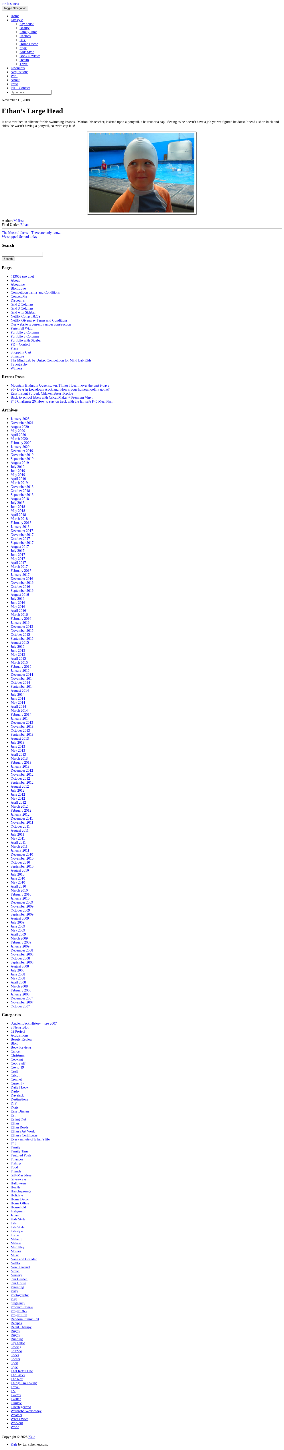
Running (17, 1339)
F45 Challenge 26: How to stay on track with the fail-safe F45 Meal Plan (61, 401)
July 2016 (17, 598)
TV (13, 1391)
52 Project (18, 1031)
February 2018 (21, 522)
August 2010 (20, 870)
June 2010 (18, 878)
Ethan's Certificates (24, 1135)
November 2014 (22, 678)
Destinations (19, 1099)
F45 (13, 1143)
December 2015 (22, 626)
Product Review (22, 1307)
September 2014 (22, 686)
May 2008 (18, 978)
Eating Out (18, 1119)
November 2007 (22, 1002)
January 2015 (20, 670)
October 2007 (20, 1006)
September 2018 (22, 495)
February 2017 (21, 570)
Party (14, 1291)
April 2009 (18, 934)
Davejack (17, 1095)
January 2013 (20, 766)
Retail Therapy (21, 1327)
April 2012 (18, 802)
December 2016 (22, 578)
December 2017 (22, 530)
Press (14, 84)
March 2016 (19, 614)
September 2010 (22, 866)
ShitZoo (16, 1351)
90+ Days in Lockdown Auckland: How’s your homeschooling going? (60, 389)
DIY (23, 40)
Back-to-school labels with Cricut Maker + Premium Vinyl (52, 397)
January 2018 (20, 526)
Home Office (20, 1203)
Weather (16, 1415)
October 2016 (20, 586)
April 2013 (18, 754)
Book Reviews (30, 56)
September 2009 (22, 914)
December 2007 (22, 998)
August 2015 (20, 642)
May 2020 (18, 431)
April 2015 (18, 658)
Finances (17, 1159)
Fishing (16, 1163)
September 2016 (22, 590)
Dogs (14, 1107)
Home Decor (29, 44)
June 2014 (18, 698)
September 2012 (22, 782)
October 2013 (20, 730)
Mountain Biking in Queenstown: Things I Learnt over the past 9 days (60, 385)
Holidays (17, 1195)
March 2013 (19, 758)
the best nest (10, 4)
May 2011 (18, 838)
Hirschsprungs (21, 1191)
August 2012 (20, 786)
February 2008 (21, 990)
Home (15, 16)
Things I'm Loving (24, 1383)
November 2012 (22, 774)
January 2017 (20, 574)
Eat (13, 1115)
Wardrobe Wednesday (26, 1411)
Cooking (17, 1059)
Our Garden (19, 1279)
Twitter (16, 1399)
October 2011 (20, 826)
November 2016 (22, 582)
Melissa (19, 220)
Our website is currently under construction (41, 324)
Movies (16, 1251)
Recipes (25, 36)
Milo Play (17, 1247)
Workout (17, 1423)
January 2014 (20, 718)
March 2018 (19, 518)
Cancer (16, 1051)
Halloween (18, 1183)
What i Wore (19, 1419)
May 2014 (18, 702)
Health (24, 60)
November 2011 (22, 822)
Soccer (15, 1359)
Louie (15, 1235)
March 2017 (19, 566)
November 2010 (22, 858)
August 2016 (20, 594)
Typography (19, 364)
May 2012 (18, 798)
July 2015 (17, 646)
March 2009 (19, 938)
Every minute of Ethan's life (30, 1139)
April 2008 (18, 982)
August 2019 (20, 463)
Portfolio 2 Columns (25, 332)
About (15, 80)
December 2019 (22, 451)
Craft (14, 1071)
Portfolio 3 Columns (25, 336)
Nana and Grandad (24, 1259)
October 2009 (20, 910)
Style (23, 48)
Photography (20, 1295)
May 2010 (18, 882)
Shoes (15, 1355)
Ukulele (16, 1403)
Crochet (16, 1079)
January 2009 (20, 946)
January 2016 (20, 622)
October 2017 (20, 538)
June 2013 (18, 746)
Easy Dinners (20, 1111)
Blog (14, 1043)
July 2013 (17, 742)
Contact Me (19, 296)
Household (18, 1207)
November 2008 (22, 954)
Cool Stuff (18, 1063)
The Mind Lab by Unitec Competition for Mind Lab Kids (51, 360)
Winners (16, 368)
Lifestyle (17, 20)
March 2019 (19, 483)
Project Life (19, 1315)
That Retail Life (22, 1371)
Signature (17, 356)
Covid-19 (17, 1067)
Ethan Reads (19, 1127)
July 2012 (17, 790)
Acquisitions (19, 72)
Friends (16, 1171)
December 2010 (22, 854)
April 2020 (18, 435)
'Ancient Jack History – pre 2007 (34, 1023)
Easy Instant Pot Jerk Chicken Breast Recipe (42, 393)
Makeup (16, 1239)
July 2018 (17, 503)
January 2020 (20, 447)
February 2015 (21, 666)
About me (18, 284)
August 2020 (20, 427)
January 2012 (20, 814)
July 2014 (17, 694)
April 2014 (18, 706)
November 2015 (22, 630)
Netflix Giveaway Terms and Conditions (39, 320)
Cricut (15, 1075)
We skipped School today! (20, 236)
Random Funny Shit (25, 1319)
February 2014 (21, 714)
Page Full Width (22, 328)
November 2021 (22, 423)
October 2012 (20, 778)
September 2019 (22, 459)
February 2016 (21, 618)
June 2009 (18, 926)
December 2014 (22, 674)
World (15, 1427)
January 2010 (20, 898)
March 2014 (19, 710)
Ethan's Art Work (23, 1131)
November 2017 (22, 534)
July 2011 (17, 834)
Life (13, 1223)
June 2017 (18, 554)
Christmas (18, 1055)
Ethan (24, 224)
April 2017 (18, 562)
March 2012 (19, 806)
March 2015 (19, 662)
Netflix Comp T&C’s (25, 316)
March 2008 (19, 986)
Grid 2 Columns (22, 304)
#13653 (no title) (22, 276)
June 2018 (18, 506)
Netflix (15, 1263)
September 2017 (22, 542)
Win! (14, 76)
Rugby (15, 1331)
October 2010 (20, 862)
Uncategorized (21, 1407)
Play (14, 1299)
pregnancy (18, 1303)
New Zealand (20, 1267)
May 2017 (18, 558)
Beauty (25, 28)
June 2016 (18, 602)
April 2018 (18, 514)
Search (8, 258)
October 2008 (20, 958)
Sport (14, 1363)
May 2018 (18, 510)
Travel (24, 64)
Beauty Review (21, 1039)
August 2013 (20, 738)
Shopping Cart (21, 352)
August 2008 (20, 966)
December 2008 (22, 950)
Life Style (17, 1227)
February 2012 (21, 810)
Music (15, 1255)
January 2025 (20, 419)
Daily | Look (19, 1087)
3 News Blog (20, 1027)
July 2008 (17, 970)
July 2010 (17, 874)
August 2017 (20, 546)
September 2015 (22, 638)
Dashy (15, 1091)
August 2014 (20, 690)
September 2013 (22, 734)
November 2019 (22, 455)
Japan (15, 1215)
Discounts (18, 68)
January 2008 (20, 994)
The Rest (17, 1379)
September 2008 (22, 962)
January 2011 (20, 850)
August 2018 (20, 499)
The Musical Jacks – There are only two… (31, 232)
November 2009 (22, 906)
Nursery (16, 1275)
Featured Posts (21, 1155)
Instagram (17, 1211)
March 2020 (19, 439)
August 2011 (20, 830)
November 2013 (22, 726)
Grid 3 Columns (22, 308)
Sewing (16, 1347)
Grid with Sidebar (23, 312)
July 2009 (17, 922)
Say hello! (27, 24)
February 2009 (21, 942)
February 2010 (21, 894)
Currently (17, 1083)
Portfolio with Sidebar (26, 340)
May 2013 (18, 750)
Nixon (15, 1271)
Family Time (28, 32)
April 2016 (18, 610)
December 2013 (22, 722)
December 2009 (22, 902)
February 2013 (21, 762)
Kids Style (27, 52)
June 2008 (18, 974)
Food (14, 1167)
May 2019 (18, 475)
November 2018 (22, 487)
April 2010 (18, 886)
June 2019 (18, 471)
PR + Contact (20, 88)
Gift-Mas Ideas (21, 1175)
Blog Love (18, 288)
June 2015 (18, 650)
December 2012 (22, 770)
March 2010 (19, 890)
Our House (18, 1283)
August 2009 (20, 918)
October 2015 (20, 634)
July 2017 (17, 550)
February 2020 (21, 443)
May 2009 (18, 930)
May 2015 (18, 654)
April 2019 (18, 479)
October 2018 (20, 491)
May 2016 (18, 606)
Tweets (16, 1395)
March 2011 (19, 846)
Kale (31, 1437)
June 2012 (18, 794)
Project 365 (19, 1311)
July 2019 (17, 467)
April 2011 (18, 842)
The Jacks (18, 1375)
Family (15, 1147)
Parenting (17, 1287)
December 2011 (22, 818)
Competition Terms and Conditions (35, 292)
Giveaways (18, 1179)
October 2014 (20, 682)
